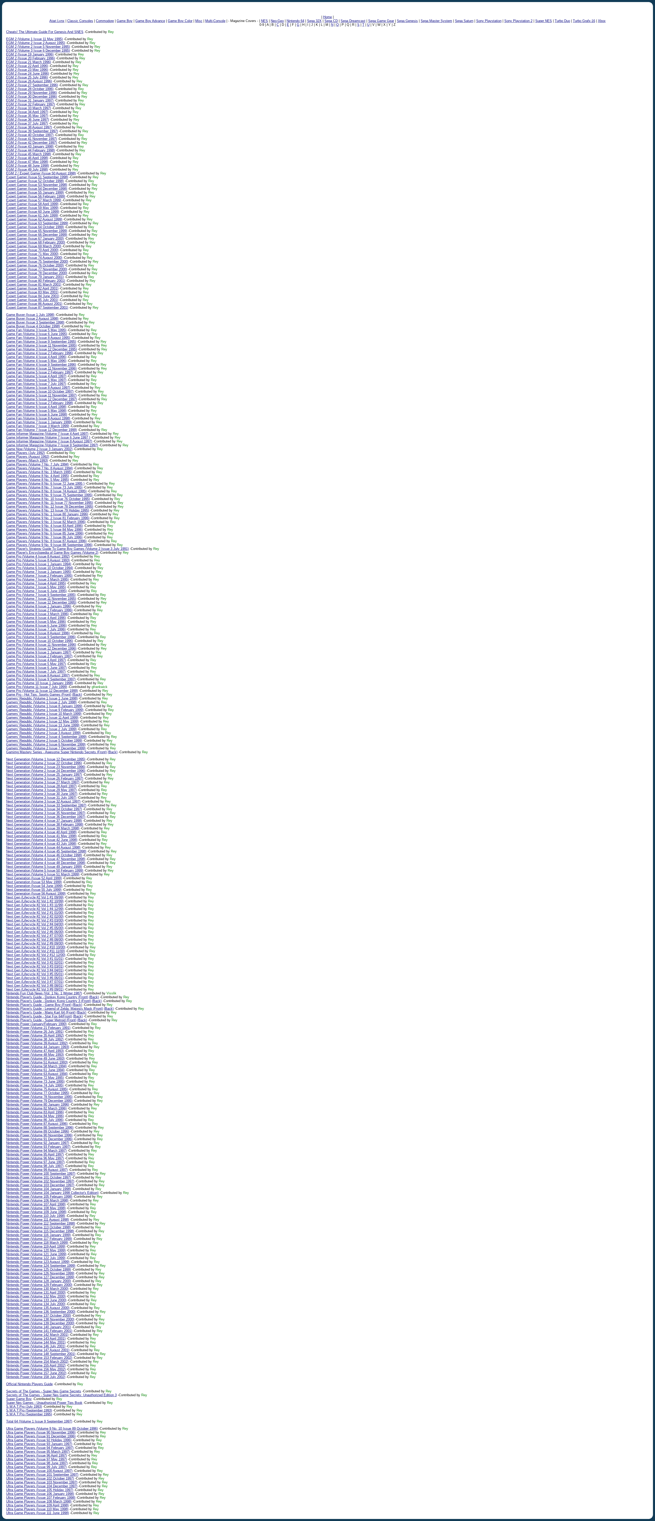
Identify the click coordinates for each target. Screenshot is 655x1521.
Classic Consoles (80, 21)
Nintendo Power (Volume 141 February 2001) (39, 1331)
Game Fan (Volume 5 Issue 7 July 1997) (36, 384)
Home (327, 17)
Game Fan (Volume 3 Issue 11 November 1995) (41, 345)
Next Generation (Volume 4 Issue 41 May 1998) (41, 836)
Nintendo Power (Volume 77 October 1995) (37, 1093)
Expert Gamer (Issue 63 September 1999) (37, 223)
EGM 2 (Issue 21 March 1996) (28, 62)
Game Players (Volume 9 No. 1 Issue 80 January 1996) (47, 514)
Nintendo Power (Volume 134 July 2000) (35, 1304)
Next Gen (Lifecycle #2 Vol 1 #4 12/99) (34, 909)
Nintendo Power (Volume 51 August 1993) (37, 1062)
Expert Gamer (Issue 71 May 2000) (32, 254)
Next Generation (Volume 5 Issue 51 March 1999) (42, 874)
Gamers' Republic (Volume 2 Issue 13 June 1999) (42, 725)
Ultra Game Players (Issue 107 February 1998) (40, 1498)
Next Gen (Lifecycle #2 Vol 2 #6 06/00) (34, 932)
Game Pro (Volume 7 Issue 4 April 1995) (36, 583)
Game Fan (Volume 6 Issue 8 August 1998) (38, 418)
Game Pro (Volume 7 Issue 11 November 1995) (41, 599)
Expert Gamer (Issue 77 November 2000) (36, 269)
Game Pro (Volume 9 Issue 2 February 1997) (39, 656)
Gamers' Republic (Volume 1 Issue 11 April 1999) (42, 717)
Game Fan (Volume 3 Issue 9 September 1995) (41, 341)
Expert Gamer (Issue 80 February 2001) (35, 281)
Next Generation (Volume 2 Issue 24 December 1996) (45, 771)
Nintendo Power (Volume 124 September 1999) (40, 1266)
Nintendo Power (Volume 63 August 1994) (37, 1074)
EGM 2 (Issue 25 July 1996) (27, 77)
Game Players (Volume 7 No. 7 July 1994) (37, 464)
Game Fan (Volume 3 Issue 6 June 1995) (36, 334)
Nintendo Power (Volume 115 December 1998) (40, 1231)
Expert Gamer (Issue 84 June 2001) (32, 296)
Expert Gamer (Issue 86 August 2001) (34, 304)
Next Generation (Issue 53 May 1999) (34, 882)
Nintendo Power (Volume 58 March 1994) (36, 1066)
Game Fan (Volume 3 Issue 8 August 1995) (38, 338)
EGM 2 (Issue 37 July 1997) (27, 123)
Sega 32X (314, 21)
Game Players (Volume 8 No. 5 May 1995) (37, 480)
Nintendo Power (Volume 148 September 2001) (40, 1354)
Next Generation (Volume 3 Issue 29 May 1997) (41, 790)
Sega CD (331, 21)
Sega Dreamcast (353, 21)
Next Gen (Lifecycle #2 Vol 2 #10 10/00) (35, 947)
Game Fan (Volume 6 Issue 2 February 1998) (39, 403)
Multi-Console (215, 21)
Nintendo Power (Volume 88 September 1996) (39, 1127)
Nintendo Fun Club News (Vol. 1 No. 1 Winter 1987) (44, 993)
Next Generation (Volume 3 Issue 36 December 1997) (45, 817)
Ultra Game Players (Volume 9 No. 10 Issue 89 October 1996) (52, 1428)
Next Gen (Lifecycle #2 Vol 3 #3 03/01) (34, 966)
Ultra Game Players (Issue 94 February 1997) (39, 1448)
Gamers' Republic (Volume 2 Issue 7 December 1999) (45, 748)
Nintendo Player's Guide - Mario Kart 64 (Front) (40, 1012)
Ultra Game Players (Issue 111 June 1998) (37, 1513)
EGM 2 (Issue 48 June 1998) (27, 166)
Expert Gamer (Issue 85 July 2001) (32, 300)
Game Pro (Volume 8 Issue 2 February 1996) (39, 610)
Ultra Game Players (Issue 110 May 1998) (37, 1509)
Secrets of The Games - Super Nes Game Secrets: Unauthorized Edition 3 (61, 1395)
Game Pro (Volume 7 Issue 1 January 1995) (38, 572)
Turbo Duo (562, 21)
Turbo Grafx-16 (584, 21)
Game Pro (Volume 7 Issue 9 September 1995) (40, 595)
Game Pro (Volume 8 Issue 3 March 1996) (37, 614)
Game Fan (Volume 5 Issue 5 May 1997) (36, 380)
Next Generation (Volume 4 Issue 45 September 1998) (46, 851)
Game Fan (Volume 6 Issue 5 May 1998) (36, 411)
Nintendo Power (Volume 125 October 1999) (38, 1269)
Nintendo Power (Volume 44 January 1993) (37, 1047)
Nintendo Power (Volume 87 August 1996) (37, 1124)
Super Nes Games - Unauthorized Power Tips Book (44, 1403)
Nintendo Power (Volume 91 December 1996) (39, 1139)
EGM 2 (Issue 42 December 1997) (31, 143)
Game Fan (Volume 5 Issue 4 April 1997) (36, 376)
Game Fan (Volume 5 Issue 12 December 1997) (41, 399)
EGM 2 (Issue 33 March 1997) (28, 108)
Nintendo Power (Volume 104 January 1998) (38, 1189)
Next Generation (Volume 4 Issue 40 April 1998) (41, 832)
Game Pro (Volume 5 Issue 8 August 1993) (38, 560)
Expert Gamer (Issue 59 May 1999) (32, 208)
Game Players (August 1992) (27, 457)
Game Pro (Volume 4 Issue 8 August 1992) (38, 556)
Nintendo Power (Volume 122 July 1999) (35, 1258)
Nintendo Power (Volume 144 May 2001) (36, 1342)
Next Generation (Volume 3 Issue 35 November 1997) (45, 813)
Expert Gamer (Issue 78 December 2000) (36, 273)
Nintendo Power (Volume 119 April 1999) (35, 1246)
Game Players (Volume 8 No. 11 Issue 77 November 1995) (49, 503)
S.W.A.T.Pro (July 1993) (24, 1406)
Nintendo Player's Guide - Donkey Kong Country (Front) (47, 997)
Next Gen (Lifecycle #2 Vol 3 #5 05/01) (34, 974)
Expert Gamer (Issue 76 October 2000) (35, 265)
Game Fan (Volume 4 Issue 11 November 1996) (41, 368)
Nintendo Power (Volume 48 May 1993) (35, 1055)
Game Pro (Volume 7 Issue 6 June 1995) (36, 591)
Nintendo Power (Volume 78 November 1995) (39, 1097)
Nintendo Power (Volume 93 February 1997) (38, 1147)
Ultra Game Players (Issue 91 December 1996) (40, 1436)
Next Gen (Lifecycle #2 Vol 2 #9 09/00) (34, 943)
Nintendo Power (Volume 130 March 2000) (37, 1289)
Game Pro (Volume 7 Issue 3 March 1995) (37, 579)
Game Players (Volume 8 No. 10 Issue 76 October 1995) (48, 499)
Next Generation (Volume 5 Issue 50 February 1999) (44, 870)
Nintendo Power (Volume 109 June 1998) (36, 1212)
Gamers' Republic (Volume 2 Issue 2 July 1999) (41, 729)
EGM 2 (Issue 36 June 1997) (27, 119)
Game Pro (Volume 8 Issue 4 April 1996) (36, 618)
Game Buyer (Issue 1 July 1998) (30, 315)
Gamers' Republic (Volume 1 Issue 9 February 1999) (44, 710)
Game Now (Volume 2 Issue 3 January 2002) (39, 449)
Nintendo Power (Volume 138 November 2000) (40, 1319)
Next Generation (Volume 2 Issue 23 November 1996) (45, 767)
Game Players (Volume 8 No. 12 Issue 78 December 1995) (49, 506)
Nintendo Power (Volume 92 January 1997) (37, 1143)
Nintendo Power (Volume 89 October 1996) (37, 1131)
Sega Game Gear (381, 21)
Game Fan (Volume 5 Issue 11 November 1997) (41, 395)
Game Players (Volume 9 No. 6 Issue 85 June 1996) (44, 533)
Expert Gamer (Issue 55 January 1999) (35, 192)
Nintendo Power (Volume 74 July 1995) (34, 1085)
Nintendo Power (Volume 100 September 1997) (40, 1173)
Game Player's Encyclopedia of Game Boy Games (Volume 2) (52, 552)
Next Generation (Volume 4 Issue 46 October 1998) (44, 855)
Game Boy (125, 21)
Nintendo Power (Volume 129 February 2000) (39, 1285)
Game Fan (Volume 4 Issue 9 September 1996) (41, 365)
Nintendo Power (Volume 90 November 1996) (39, 1135)
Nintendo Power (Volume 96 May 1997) (35, 1158)
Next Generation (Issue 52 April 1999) (34, 878)
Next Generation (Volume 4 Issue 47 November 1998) (45, 859)
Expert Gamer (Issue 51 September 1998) (37, 177)
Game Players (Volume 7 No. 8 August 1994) (39, 468)
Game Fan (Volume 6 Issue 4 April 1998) (36, 407)
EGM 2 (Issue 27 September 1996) (32, 85)
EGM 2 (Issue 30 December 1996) (31, 96)
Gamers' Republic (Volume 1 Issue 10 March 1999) (43, 714)
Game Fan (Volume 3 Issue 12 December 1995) (41, 349)
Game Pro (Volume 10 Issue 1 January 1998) (39, 683)
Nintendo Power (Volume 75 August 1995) (37, 1089)
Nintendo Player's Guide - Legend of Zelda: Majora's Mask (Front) (54, 1009)
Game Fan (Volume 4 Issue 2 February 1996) (39, 353)
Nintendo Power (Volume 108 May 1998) (36, 1208)
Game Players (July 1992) (25, 453)
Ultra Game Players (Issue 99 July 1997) (36, 1467)
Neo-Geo (277, 21)
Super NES (543, 21)
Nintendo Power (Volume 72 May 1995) (35, 1078)
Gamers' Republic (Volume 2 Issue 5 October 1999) (44, 740)
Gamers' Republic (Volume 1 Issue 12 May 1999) (42, 721)
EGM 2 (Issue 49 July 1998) (27, 169)
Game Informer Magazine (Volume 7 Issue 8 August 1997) (49, 441)
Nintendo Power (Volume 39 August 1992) (37, 1043)
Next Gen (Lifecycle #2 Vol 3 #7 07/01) (34, 982)
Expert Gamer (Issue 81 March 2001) (33, 284)
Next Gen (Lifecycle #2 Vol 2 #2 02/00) (34, 916)
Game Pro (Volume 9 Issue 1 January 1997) (38, 652)
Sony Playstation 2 (518, 21)
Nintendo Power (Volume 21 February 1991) (38, 1028)
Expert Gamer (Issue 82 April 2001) (32, 288)
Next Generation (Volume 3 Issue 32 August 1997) (43, 801)
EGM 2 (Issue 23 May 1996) (27, 70)
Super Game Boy (19, 1399)
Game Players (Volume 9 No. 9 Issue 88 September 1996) (49, 545)
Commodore (105, 21)
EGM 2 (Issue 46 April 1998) (27, 158)
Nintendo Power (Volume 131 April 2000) (36, 1292)
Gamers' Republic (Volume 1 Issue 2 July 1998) (41, 702)
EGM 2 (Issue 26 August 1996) (29, 81)
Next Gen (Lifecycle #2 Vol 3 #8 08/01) (34, 985)
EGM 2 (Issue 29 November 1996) (31, 93)
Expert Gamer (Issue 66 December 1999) (36, 235)
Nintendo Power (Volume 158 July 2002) (35, 1377)
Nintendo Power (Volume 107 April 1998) (36, 1204)
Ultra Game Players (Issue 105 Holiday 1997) (39, 1490)
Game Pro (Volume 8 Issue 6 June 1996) (36, 625)
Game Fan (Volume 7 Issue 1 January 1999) (39, 422)
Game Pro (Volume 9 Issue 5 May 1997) (36, 664)
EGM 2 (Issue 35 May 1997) (27, 116)
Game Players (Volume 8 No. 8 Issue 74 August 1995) (46, 491)
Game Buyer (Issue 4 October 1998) (33, 326)
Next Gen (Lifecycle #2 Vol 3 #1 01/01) (34, 959)
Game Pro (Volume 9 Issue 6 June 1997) (36, 668)
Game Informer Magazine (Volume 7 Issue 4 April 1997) (47, 434)
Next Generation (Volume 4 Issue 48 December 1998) (45, 863)
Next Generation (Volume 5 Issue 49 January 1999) (44, 867)
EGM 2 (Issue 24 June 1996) (27, 73)
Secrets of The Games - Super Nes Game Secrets (43, 1391)
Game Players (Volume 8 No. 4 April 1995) (37, 476)
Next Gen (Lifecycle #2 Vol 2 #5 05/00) (34, 928)
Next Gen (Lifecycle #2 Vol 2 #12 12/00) (35, 955)
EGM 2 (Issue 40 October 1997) (29, 135)
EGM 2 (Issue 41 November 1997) (31, 139)
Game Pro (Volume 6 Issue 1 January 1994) (38, 564)
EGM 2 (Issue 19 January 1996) (29, 54)
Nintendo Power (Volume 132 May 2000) (36, 1296)
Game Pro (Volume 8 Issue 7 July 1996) (36, 629)
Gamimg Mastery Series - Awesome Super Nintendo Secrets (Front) (56, 752)
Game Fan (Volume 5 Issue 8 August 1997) (38, 388)
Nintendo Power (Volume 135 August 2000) (37, 1308)
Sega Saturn (464, 21)
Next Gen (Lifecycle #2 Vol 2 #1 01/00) (34, 913)
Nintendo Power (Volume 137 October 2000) (38, 1315)
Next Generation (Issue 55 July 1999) (33, 890)
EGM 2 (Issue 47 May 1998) (27, 162)
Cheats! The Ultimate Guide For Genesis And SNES (44, 32)
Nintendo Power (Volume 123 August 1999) (37, 1262)
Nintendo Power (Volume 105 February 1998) (39, 1196)
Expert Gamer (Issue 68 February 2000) (35, 242)
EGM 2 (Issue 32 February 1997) (30, 104)
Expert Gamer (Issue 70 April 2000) (32, 250)
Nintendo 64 (295, 21)
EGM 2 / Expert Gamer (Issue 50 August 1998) (41, 173)
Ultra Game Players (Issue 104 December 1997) (41, 1486)
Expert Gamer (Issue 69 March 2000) (33, 246)
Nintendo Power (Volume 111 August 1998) (37, 1220)
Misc (198, 21)
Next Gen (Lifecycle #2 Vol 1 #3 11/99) (34, 905)
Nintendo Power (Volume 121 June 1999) (36, 1254)
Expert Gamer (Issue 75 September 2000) (37, 261)
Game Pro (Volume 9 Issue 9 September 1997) (40, 679)
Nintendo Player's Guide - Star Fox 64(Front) (39, 1016)
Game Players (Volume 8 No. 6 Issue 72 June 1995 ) (45, 483)
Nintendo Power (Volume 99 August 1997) (37, 1170)
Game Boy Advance (150, 21)
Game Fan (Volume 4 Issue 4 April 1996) (36, 357)
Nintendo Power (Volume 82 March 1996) (36, 1108)
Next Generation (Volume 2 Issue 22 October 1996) (44, 763)
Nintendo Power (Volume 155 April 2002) (36, 1365)
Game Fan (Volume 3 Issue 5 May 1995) (36, 330)
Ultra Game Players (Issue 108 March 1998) (38, 1501)
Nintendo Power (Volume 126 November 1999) (40, 1273)
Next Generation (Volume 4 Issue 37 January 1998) (44, 821)
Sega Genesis (407, 21)
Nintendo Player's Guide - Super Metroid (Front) (41, 1020)
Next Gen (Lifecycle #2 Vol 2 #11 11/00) (35, 951)
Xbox (602, 21)
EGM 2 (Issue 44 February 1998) (30, 150)
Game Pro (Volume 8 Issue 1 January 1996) (38, 606)
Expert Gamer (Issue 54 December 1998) (36, 189)
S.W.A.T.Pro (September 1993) (29, 1410)
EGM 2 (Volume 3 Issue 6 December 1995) (38, 50)
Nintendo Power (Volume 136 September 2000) (40, 1312)
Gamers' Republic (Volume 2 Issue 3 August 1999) (43, 733)
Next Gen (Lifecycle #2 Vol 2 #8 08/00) (34, 939)
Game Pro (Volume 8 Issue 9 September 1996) (40, 637)
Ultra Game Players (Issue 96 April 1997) (36, 1455)
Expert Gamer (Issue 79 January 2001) (35, 277)
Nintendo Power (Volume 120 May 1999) (36, 1250)
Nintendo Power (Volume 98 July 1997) (34, 1166)
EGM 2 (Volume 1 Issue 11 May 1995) (34, 39)
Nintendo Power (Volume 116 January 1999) (38, 1235)
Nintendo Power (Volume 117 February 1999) (39, 1239)
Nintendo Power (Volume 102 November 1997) (40, 1181)
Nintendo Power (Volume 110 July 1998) (35, 1216)
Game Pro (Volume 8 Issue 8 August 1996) (38, 633)
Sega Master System (436, 21)
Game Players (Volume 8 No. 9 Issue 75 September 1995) (49, 495)
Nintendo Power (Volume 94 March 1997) (36, 1150)
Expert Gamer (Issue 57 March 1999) (33, 200)
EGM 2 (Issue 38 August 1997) (29, 127)
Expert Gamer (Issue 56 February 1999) (35, 196)
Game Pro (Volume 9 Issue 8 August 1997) (38, 675)
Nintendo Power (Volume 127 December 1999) (40, 1277)
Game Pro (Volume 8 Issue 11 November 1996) (41, 645)
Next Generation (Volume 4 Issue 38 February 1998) (44, 824)
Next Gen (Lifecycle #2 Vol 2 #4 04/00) (34, 924)
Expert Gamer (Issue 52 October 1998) (35, 181)
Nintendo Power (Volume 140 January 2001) (38, 1327)
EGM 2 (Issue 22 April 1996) (27, 66)
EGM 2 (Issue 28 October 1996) (29, 89)
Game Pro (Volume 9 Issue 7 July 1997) (36, 671)
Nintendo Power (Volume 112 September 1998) (40, 1223)
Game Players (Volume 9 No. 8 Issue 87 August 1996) (46, 541)
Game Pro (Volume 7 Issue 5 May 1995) (36, 587)
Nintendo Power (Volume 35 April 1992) (35, 1035)
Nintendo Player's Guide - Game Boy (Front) (38, 1005)
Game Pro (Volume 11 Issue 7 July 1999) (36, 687)
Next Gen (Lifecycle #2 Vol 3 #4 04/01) (34, 970)
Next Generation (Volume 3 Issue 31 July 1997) (41, 798)
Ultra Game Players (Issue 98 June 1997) (37, 1463)
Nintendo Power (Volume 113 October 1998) (38, 1227)
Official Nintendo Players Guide (29, 1384)
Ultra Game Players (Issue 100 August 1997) (39, 1471)
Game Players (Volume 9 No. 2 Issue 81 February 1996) (47, 518)
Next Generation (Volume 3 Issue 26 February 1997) (44, 778)
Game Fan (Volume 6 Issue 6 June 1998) (36, 414)
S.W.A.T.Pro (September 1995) (29, 1414)
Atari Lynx (56, 21)
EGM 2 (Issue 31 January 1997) (29, 100)
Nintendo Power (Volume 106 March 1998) (37, 1200)
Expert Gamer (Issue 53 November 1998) (36, 185)
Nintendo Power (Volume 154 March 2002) (37, 1361)
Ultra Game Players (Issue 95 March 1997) (38, 1451)
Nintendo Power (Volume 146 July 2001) (35, 1346)
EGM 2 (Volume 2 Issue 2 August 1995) (35, 43)
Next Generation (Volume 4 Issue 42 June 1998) (41, 840)
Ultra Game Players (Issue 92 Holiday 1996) (38, 1440)
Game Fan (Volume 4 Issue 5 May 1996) (36, 361)
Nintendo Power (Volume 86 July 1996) (34, 1120)
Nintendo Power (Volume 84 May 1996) (35, 1116)
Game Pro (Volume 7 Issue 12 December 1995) (41, 602)
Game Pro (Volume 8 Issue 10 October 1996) (39, 641)
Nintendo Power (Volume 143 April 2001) (36, 1338)
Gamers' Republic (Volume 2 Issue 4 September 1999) (46, 737)
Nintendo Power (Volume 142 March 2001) (37, 1335)
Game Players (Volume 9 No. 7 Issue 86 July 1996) (44, 537)
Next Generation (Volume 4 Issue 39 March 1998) (42, 828)
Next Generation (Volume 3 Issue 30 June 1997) (41, 794)
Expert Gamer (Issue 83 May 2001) (32, 292)
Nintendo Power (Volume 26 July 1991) (34, 1032)
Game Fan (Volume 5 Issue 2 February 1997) (39, 372)
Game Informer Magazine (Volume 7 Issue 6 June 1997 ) (48, 437)
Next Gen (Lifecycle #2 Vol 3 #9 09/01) (34, 989)
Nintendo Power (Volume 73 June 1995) (35, 1081)
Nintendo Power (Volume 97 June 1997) (35, 1162)
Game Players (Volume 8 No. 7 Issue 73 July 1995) (44, 487)
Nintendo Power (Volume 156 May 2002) (36, 1369)
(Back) (77, 694)
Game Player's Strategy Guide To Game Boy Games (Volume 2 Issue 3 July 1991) (67, 549)
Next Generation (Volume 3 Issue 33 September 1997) (46, 805)
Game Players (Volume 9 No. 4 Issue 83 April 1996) (44, 526)
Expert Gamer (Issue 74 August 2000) (34, 258)
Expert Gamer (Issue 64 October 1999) (35, 227)
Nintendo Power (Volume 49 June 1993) (35, 1058)
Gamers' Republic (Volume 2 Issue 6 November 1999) (45, 744)
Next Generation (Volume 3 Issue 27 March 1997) (42, 782)
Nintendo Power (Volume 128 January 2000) (38, 1281)
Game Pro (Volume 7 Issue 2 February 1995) (39, 576)
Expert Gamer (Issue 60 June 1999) (32, 212)
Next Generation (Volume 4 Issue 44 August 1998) (43, 847)
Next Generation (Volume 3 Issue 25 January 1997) (44, 774)
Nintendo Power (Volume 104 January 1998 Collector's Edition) (52, 1193)
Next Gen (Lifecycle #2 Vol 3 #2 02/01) (34, 962)
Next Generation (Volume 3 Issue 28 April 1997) (41, 786)
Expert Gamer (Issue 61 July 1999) (32, 215)
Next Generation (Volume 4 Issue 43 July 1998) (41, 844)
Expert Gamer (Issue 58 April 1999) (32, 204)
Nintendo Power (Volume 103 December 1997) (40, 1185)
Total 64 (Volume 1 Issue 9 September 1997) (39, 1421)
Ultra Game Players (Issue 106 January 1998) (40, 1494)
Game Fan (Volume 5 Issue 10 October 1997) (39, 391)
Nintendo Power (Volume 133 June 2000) (36, 1300)
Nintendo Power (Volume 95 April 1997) (35, 1154)
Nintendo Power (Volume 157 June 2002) (36, 1373)
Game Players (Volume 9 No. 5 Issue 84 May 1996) (44, 529)
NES (264, 21)
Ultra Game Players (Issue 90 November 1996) (40, 1432)
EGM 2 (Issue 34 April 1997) (27, 112)
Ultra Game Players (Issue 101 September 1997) (42, 1474)
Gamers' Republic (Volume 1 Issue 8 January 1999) (44, 706)
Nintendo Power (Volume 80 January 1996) (37, 1104)
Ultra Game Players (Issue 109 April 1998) (37, 1505)
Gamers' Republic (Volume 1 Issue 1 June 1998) (42, 698)
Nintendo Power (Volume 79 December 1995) (39, 1101)
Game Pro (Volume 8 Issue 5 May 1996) (36, 622)
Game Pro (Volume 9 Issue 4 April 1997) (36, 660)
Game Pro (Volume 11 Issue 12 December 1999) (42, 691)
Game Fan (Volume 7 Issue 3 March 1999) (37, 426)
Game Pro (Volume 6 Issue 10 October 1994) (39, 568)
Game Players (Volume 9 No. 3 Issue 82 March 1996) (45, 522)
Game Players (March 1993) (27, 460)
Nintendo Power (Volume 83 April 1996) (35, 1112)
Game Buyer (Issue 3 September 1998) (35, 322)
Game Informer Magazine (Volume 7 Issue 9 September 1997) (52, 445)
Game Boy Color (180, 21)
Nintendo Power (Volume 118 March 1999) (37, 1243)
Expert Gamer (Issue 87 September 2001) (37, 307)
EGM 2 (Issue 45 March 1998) (28, 154)
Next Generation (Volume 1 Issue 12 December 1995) (45, 759)
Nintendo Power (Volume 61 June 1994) (35, 1070)
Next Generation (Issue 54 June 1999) (34, 886)
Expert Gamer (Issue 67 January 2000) (35, 238)
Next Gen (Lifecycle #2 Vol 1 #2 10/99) (34, 901)
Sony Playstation (488, 21)
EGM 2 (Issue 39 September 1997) (32, 131)
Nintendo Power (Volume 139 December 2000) (40, 1323)
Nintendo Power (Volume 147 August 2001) (37, 1350)
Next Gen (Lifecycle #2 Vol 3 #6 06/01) (34, 978)
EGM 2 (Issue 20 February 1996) (30, 58)
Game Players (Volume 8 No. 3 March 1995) (39, 472)
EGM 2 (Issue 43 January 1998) (29, 146)
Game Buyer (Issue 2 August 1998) (32, 318)
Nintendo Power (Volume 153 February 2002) (39, 1358)
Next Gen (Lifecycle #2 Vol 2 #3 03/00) (34, 920)
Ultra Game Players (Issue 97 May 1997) (36, 1459)
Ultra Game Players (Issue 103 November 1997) (41, 1482)
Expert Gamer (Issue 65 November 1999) (36, 231)
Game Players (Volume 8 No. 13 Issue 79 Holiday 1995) (47, 510)
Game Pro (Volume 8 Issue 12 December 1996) (41, 648)
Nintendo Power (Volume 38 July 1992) (34, 1039)
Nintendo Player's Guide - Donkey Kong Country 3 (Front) (48, 1001)
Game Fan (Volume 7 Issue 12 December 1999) (41, 430)
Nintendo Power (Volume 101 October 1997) (38, 1177)
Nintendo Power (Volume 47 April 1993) (35, 1051)
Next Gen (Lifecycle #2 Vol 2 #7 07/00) (34, 936)
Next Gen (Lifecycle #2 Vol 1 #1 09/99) (34, 897)
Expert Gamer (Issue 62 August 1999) (34, 219)
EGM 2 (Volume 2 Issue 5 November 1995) (38, 47)
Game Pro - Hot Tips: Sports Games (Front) (38, 694)
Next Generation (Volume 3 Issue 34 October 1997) (44, 809)
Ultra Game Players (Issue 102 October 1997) (40, 1478)
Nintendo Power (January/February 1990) (36, 1024)
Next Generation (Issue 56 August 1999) (36, 893)
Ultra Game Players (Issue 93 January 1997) (39, 1444)
